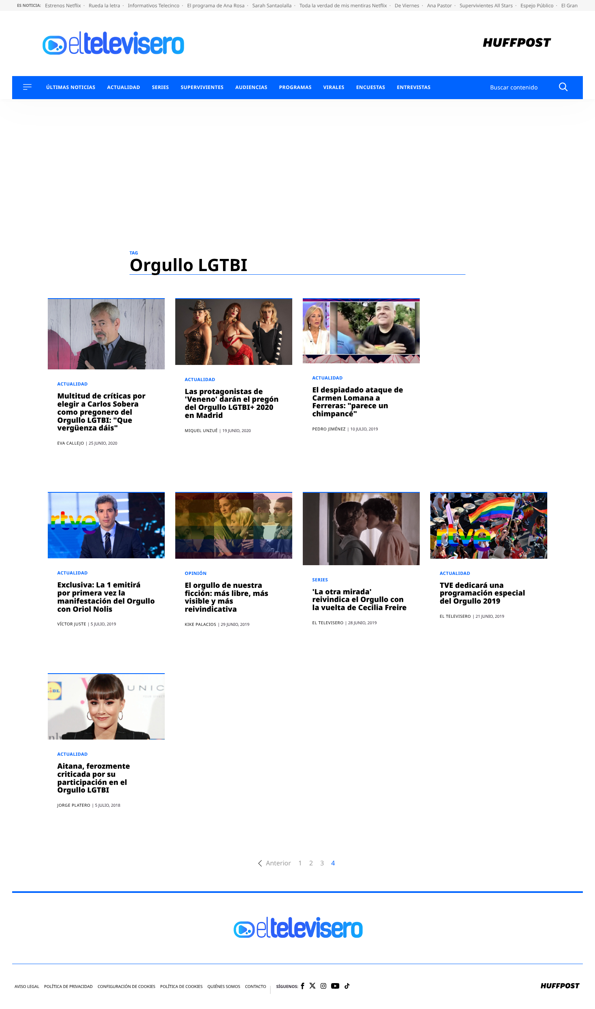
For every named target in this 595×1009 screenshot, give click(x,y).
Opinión (196, 573)
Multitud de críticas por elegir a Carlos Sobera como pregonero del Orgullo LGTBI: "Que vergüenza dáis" (101, 412)
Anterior (278, 863)
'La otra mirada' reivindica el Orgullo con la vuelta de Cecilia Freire (359, 600)
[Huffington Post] (517, 43)
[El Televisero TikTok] (347, 986)
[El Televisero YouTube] (335, 986)
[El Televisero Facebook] (302, 986)
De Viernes (408, 5)
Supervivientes (202, 87)
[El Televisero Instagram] (323, 986)
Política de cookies (181, 986)
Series (160, 87)
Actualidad (123, 87)
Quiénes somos (223, 986)
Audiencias (251, 87)
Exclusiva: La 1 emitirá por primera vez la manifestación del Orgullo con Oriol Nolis (106, 597)
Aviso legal (27, 986)
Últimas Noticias (71, 87)
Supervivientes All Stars (487, 5)
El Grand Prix (576, 5)
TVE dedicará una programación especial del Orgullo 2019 (482, 593)
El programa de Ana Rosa (216, 5)
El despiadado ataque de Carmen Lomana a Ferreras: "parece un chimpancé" (357, 402)
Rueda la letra (105, 5)
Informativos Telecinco (154, 5)
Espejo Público (538, 5)
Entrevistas (414, 87)
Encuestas (370, 87)
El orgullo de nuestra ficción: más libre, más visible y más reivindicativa (226, 597)
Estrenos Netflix (63, 5)
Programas (295, 87)
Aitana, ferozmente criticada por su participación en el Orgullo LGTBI (93, 778)
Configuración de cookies (126, 986)
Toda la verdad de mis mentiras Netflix (344, 5)
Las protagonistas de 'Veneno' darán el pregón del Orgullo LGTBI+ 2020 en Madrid (232, 403)
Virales (333, 87)
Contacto (255, 986)
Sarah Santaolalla (272, 5)
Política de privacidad (68, 986)
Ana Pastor (440, 5)
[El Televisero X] (312, 986)
